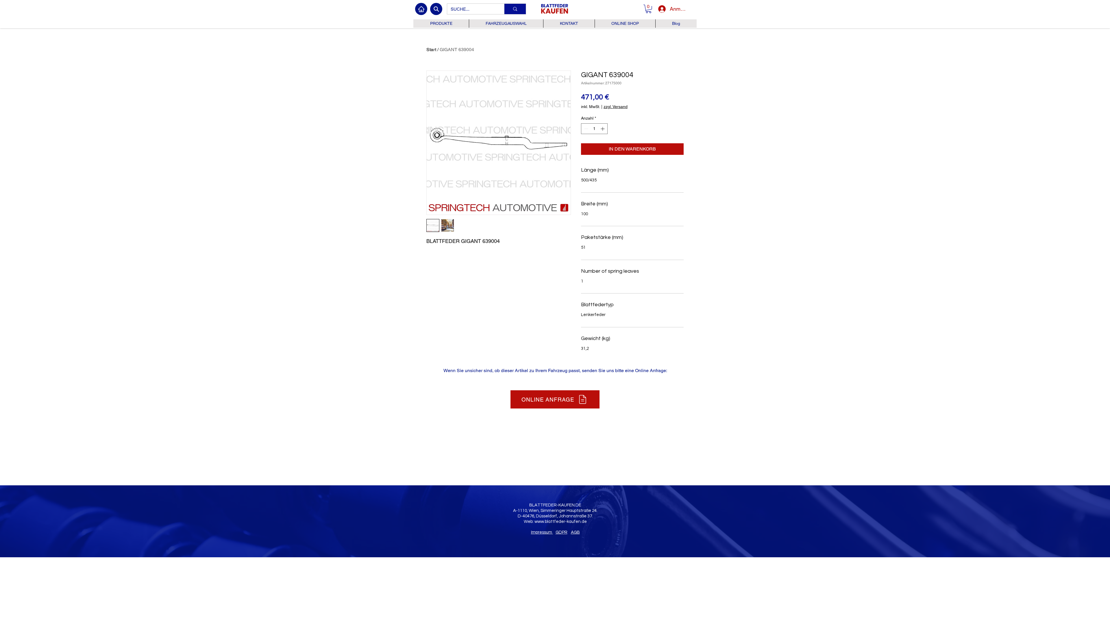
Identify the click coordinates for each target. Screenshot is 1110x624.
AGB (575, 532)
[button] (648, 9)
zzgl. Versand (616, 106)
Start (431, 49)
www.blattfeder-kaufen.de (560, 521)
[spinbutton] (594, 129)
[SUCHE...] (515, 9)
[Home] (421, 9)
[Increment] (603, 129)
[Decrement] (585, 129)
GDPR (561, 532)
